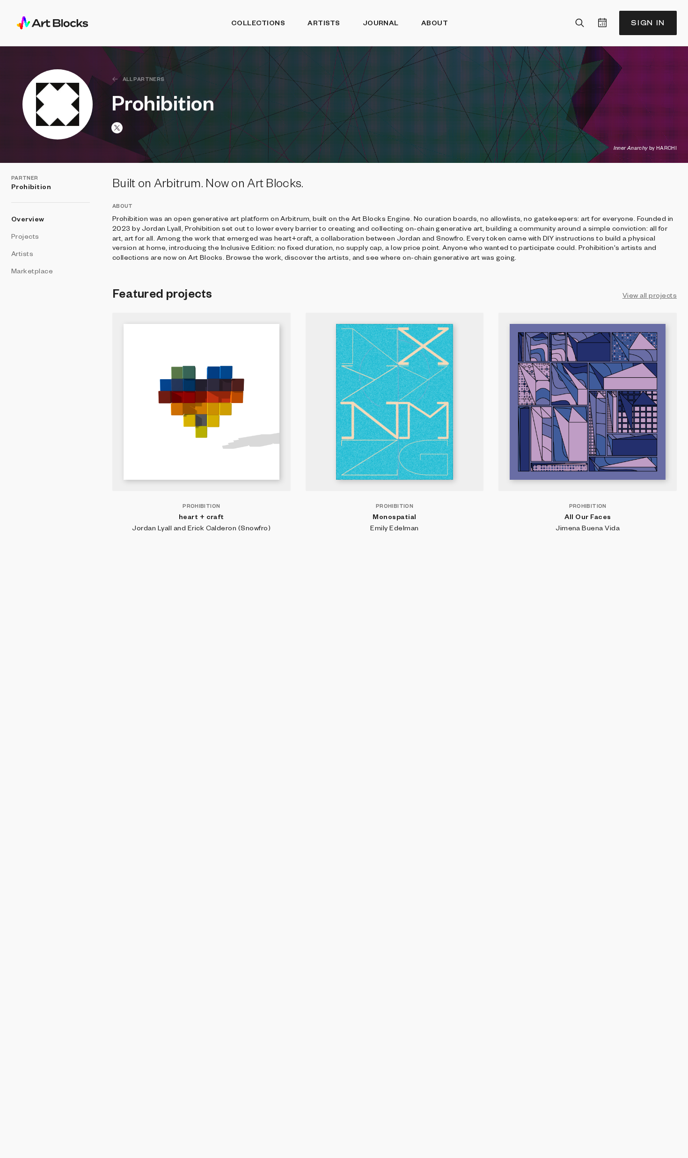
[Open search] (580, 23)
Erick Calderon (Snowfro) (229, 527)
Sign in (648, 23)
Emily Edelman (394, 527)
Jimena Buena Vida (588, 527)
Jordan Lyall (152, 527)
